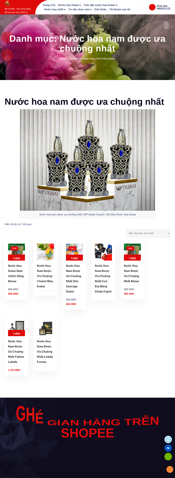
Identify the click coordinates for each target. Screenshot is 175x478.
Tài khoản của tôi (119, 9)
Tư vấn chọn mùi (79, 9)
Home (62, 58)
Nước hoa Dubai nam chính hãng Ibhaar (93, 58)
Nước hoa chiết (53, 9)
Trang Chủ (49, 5)
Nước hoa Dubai (68, 5)
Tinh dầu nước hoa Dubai (99, 5)
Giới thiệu (100, 9)
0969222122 (164, 8)
